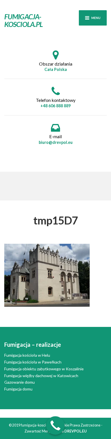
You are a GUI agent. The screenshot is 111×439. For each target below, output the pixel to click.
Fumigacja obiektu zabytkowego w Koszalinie (44, 368)
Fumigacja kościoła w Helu (27, 355)
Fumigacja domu (18, 389)
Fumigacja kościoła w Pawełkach (32, 362)
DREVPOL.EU (75, 431)
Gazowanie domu (19, 382)
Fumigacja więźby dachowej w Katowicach (41, 375)
